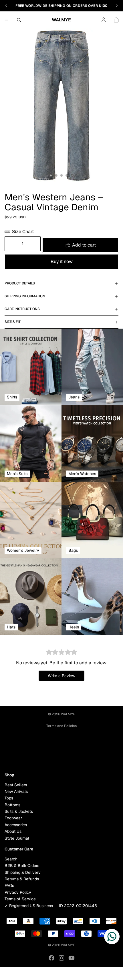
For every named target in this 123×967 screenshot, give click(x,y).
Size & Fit (13, 321)
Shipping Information (25, 296)
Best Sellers (16, 784)
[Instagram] (61, 957)
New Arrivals (16, 791)
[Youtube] (71, 957)
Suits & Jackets (19, 811)
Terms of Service (20, 898)
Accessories (16, 824)
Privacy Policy (18, 892)
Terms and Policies (61, 726)
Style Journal (17, 837)
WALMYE (68, 714)
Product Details (20, 283)
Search (11, 858)
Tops (9, 798)
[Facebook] (51, 957)
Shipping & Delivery (23, 872)
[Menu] (6, 20)
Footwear (13, 818)
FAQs (9, 885)
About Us (13, 831)
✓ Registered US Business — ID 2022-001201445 (51, 905)
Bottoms (12, 804)
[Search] (19, 20)
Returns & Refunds (22, 879)
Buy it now (62, 261)
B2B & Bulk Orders (22, 865)
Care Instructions (22, 309)
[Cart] (116, 20)
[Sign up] (112, 753)
